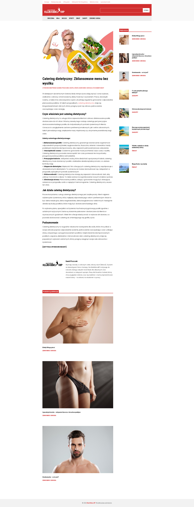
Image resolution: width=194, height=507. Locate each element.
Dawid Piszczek (63, 88)
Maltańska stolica (94, 2)
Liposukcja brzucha (105, 2)
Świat (78, 18)
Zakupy (84, 18)
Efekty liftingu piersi (48, 347)
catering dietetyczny (86, 103)
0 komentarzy (98, 88)
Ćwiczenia (50, 18)
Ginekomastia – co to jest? (50, 477)
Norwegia (46, 2)
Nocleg (64, 18)
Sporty (71, 18)
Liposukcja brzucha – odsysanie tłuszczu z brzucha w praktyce (61, 412)
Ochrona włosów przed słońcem (141, 109)
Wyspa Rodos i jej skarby (139, 164)
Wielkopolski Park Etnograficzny (80, 2)
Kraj (58, 18)
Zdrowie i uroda (94, 18)
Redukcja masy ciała (56, 2)
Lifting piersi (66, 2)
